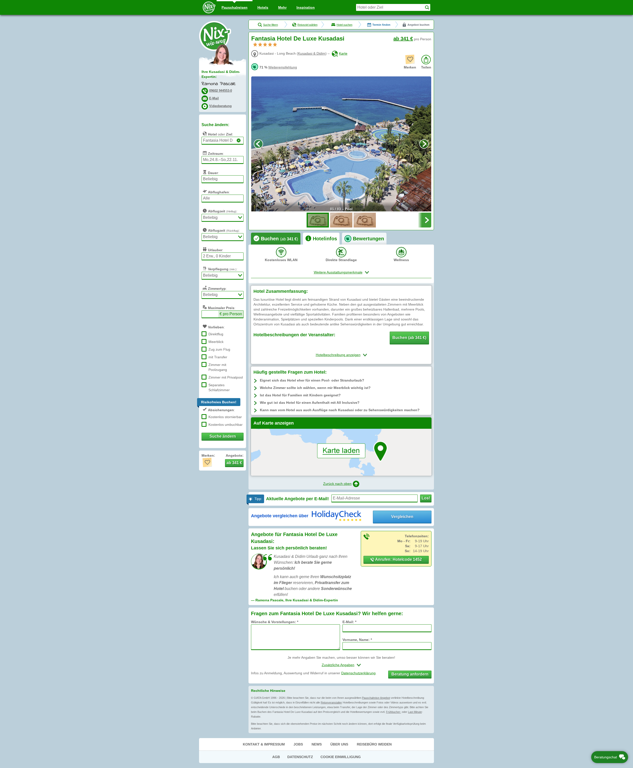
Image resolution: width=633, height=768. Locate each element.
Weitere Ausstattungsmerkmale (338, 272)
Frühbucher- (393, 711)
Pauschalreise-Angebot (376, 697)
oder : (220, 134)
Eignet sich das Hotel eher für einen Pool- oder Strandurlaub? (312, 380)
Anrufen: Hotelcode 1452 (398, 559)
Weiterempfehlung (282, 67)
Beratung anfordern (410, 674)
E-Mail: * (349, 622)
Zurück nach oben (337, 484)
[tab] (275, 239)
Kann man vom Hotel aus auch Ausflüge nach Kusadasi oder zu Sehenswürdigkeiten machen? (340, 410)
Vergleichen (402, 517)
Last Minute (415, 711)
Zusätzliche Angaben (338, 665)
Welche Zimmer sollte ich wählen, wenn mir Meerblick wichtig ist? (315, 388)
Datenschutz (300, 757)
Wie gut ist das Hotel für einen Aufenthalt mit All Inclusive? (310, 403)
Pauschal (235, 7)
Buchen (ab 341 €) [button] (409, 338)
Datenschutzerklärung (358, 673)
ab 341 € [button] (234, 463)
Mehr (282, 7)
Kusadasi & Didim (311, 53)
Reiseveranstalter (331, 702)
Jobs (298, 744)
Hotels (262, 7)
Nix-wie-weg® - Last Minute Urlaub (215, 36)
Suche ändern (222, 436)
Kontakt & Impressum (264, 744)
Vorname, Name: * (357, 640)
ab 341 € (403, 38)
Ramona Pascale (219, 84)
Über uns (339, 744)
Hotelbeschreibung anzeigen (338, 355)
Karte (343, 53)
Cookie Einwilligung (340, 757)
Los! (426, 498)
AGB (276, 757)
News (317, 744)
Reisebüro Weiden (374, 744)
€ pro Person (231, 314)
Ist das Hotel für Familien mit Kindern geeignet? (300, 395)
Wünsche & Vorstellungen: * (274, 622)
